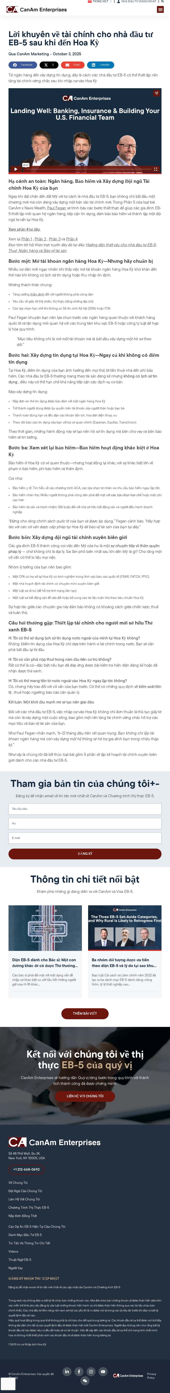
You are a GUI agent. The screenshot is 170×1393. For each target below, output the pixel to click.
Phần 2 (40, 239)
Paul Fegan (56, 208)
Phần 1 (26, 239)
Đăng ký (85, 854)
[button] (160, 9)
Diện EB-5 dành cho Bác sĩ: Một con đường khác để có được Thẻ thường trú (44, 966)
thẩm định (37, 294)
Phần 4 (72, 239)
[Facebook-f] (79, 1371)
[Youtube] (103, 1371)
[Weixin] (85, 1380)
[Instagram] (91, 1371)
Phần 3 (55, 239)
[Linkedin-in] (67, 1371)
